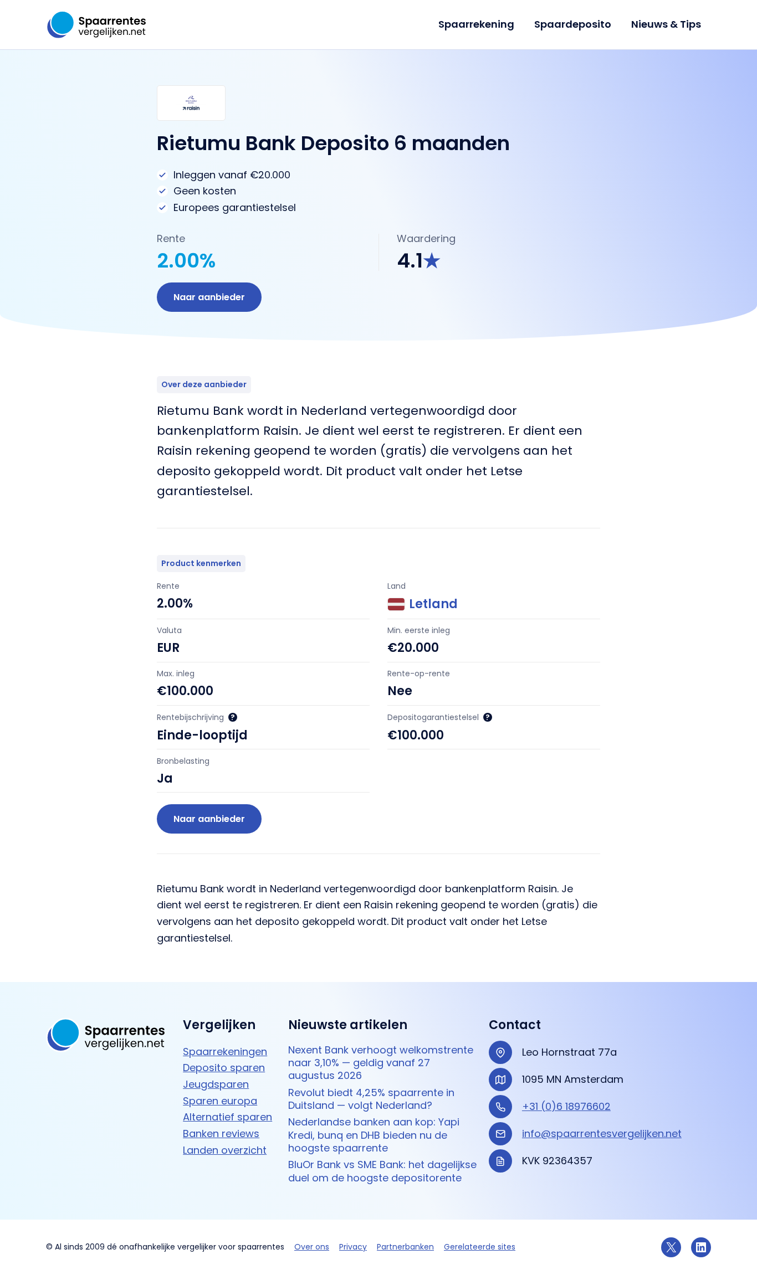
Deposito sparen (224, 1068)
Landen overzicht (225, 1150)
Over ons (311, 1246)
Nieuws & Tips (666, 24)
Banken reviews (221, 1133)
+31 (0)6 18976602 (566, 1106)
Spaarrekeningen (225, 1051)
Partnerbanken (405, 1246)
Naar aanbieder (209, 297)
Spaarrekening (476, 24)
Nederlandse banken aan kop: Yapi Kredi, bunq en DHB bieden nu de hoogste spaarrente (373, 1134)
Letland (433, 604)
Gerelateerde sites (479, 1246)
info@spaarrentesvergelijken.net (602, 1133)
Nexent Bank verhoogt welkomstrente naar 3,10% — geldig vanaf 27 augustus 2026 (380, 1062)
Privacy (353, 1246)
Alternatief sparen (227, 1117)
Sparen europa (220, 1101)
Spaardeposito (572, 24)
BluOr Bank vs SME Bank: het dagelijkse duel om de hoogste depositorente (382, 1171)
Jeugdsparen (216, 1084)
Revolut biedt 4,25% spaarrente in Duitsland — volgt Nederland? (371, 1099)
